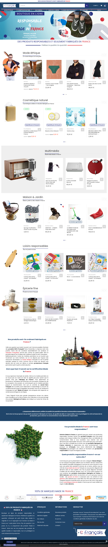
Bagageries (49, 178)
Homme (69, 81)
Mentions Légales (42, 515)
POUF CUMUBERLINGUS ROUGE (95, 228)
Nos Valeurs (40, 519)
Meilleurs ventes (60, 515)
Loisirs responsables (35, 246)
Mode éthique (31, 53)
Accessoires (69, 178)
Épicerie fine (30, 288)
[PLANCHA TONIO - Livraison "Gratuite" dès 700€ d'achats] (101, 497)
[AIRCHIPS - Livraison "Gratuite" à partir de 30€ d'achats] (60, 497)
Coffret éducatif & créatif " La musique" (95, 277)
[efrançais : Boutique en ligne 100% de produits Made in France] (9, 5)
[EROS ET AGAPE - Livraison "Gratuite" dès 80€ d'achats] (33, 497)
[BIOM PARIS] (47, 497)
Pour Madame (27, 129)
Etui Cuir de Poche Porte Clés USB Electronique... (51, 182)
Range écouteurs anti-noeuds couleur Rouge (93, 182)
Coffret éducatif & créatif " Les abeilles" (30, 277)
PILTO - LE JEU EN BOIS (73, 277)
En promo (58, 519)
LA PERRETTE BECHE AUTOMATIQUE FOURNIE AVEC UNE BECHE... (72, 230)
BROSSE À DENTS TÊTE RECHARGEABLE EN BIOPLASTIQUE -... (95, 132)
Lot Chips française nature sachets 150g (95, 319)
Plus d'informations (9, 545)
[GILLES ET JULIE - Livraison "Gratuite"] (6, 497)
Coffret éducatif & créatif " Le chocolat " (52, 277)
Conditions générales (43, 512)
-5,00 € (48, 109)
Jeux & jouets (27, 274)
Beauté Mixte (70, 129)
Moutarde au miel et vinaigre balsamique (30, 319)
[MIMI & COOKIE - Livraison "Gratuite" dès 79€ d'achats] (20, 497)
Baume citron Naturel (51, 131)
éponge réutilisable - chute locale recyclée (30, 228)
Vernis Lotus (70, 131)
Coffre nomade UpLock (71, 181)
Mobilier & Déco (49, 226)
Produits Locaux (28, 317)
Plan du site (40, 522)
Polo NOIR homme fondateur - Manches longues (73, 85)
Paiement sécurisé (42, 525)
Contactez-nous (60, 522)
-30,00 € (27, 61)
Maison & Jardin (33, 197)
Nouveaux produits (60, 512)
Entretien (26, 226)
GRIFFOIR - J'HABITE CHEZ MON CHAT (51, 228)
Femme (26, 81)
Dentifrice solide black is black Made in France (30, 132)
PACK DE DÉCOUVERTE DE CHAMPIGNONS (51, 319)
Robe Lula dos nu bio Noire (95, 84)
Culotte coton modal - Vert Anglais (51, 84)
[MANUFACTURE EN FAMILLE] (87, 497)
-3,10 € (26, 109)
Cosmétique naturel (35, 100)
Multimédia (52, 151)
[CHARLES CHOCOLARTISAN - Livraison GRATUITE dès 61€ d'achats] (74, 497)
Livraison (57, 525)
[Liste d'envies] (101, 5)
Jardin (68, 226)
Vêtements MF (92, 81)
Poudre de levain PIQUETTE (72, 319)
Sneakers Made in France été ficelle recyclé (29, 85)
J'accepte (9, 542)
